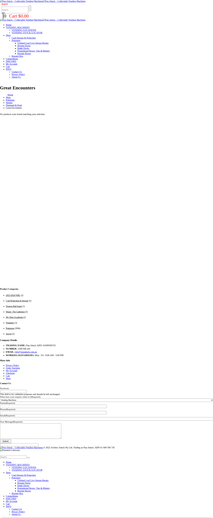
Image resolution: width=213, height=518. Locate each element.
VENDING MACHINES (18, 27)
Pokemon (16, 40)
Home (8, 25)
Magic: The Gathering (15, 312)
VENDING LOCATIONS (24, 30)
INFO (8, 69)
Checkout (10, 373)
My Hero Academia (14, 317)
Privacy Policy (18, 74)
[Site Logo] (42, 1)
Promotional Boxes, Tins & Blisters (33, 51)
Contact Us (17, 72)
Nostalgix (10, 323)
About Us (16, 77)
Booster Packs (23, 45)
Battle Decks (23, 48)
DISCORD (11, 61)
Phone (7, 409)
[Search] (30, 8)
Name (7, 403)
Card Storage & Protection (24, 38)
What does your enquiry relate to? (20, 397)
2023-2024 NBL (13, 295)
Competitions (12, 59)
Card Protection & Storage (17, 301)
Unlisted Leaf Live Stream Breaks (33, 43)
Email (7, 415)
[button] (4, 4)
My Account (11, 64)
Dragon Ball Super (14, 306)
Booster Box (17, 56)
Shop (8, 35)
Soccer (9, 334)
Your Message (11, 422)
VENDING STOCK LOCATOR (27, 32)
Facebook (4, 388)
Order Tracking (13, 368)
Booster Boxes (24, 53)
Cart (8, 66)
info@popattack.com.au (26, 352)
